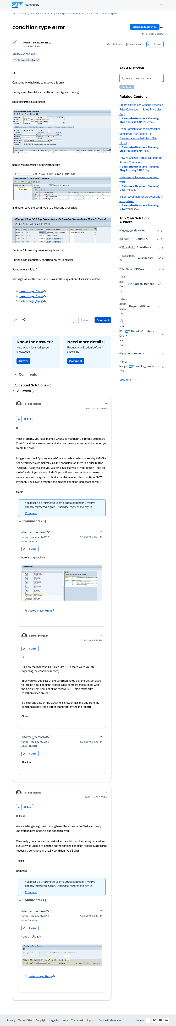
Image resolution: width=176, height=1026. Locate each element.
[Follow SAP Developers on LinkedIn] (166, 1020)
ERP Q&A (93, 14)
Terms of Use (25, 1020)
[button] (149, 44)
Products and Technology (43, 14)
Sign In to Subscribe (145, 27)
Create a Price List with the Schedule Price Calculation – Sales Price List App (141, 109)
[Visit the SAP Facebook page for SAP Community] (148, 1020)
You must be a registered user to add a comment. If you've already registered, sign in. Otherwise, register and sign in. (60, 504)
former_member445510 (37, 42)
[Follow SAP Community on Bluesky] (154, 1020)
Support (91, 1020)
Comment (102, 320)
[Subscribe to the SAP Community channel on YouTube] (160, 1020)
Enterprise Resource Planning (72, 14)
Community (32, 5)
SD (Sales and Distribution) (26, 60)
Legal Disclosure (59, 1020)
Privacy (11, 1020)
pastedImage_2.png (31, 291)
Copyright (41, 1020)
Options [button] (161, 27)
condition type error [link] (110, 14)
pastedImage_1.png (31, 296)
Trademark (77, 1020)
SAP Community (20, 14)
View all (124, 380)
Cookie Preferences (110, 1020)
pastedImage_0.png (31, 301)
